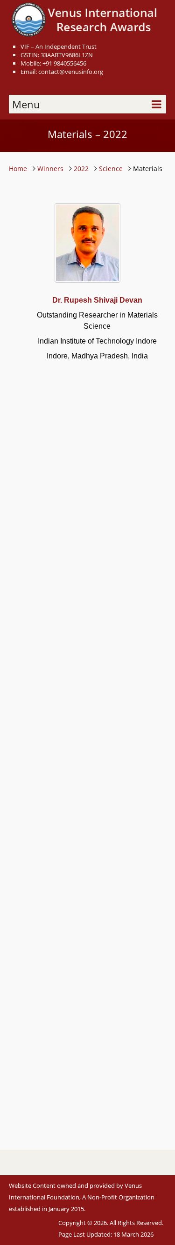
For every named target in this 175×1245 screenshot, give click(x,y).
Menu (26, 104)
